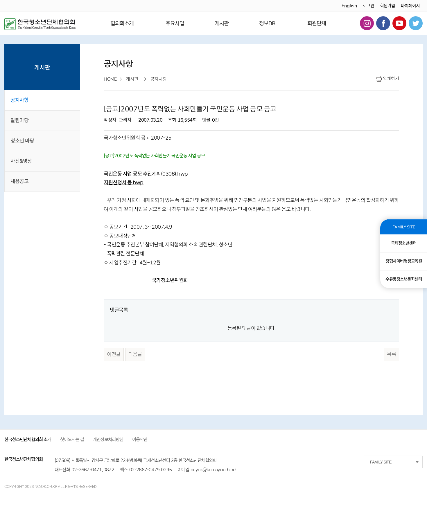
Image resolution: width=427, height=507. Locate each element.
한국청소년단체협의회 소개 (27, 439)
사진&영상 (21, 161)
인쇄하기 (391, 78)
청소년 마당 (22, 140)
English (349, 6)
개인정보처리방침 (108, 439)
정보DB (267, 23)
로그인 (368, 6)
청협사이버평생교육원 (403, 261)
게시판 (222, 23)
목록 (391, 354)
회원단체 (316, 23)
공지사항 (19, 100)
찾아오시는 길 (72, 439)
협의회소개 (122, 23)
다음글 (135, 354)
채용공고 (19, 181)
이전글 (114, 354)
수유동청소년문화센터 (403, 279)
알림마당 (19, 120)
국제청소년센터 (404, 243)
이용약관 (140, 439)
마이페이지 (410, 6)
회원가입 (387, 6)
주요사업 (175, 23)
